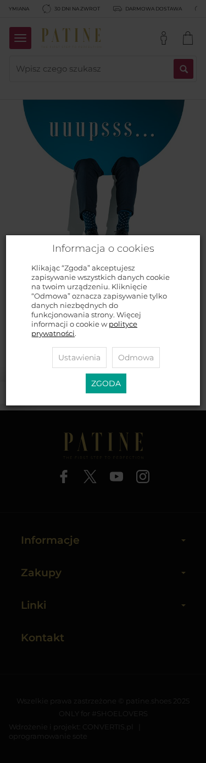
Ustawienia (79, 357)
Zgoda (106, 383)
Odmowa (136, 357)
